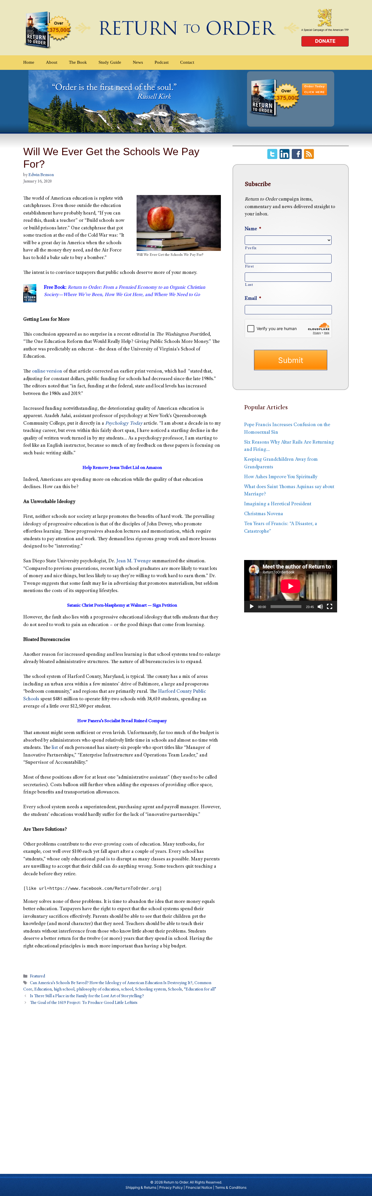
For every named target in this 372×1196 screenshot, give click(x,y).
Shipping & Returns (141, 1187)
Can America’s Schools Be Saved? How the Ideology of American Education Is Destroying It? (111, 983)
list (55, 747)
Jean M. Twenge (133, 561)
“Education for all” (200, 990)
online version (47, 371)
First (249, 267)
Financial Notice (199, 1187)
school (127, 990)
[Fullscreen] (329, 606)
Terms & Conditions (230, 1187)
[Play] (252, 606)
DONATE (325, 41)
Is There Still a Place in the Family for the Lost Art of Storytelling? (87, 996)
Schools (175, 990)
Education (43, 990)
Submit (290, 360)
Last (249, 285)
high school (64, 990)
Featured (37, 976)
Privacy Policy (171, 1187)
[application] (290, 586)
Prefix (251, 248)
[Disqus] (122, 1087)
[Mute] (320, 606)
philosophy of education (97, 990)
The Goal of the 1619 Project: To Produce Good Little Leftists (83, 1003)
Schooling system (150, 990)
